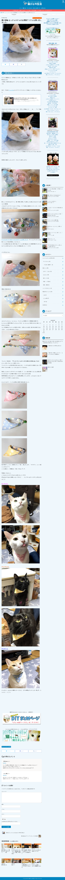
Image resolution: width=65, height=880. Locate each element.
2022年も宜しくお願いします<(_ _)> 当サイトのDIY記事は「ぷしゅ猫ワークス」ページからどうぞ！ (33, 10)
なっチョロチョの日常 (7, 746)
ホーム (21, 8)
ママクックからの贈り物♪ (52, 220)
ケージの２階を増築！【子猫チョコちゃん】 (55, 189)
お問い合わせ (43, 8)
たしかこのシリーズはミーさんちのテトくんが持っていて (15, 239)
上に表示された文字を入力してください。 (10, 821)
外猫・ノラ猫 (46, 281)
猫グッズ (54, 191)
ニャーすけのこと (47, 288)
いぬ (44, 295)
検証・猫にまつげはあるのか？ (54, 195)
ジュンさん (11, 90)
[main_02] (22, 723)
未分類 (45, 305)
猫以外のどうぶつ (47, 291)
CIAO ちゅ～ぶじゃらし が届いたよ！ (54, 227)
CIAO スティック (51, 238)
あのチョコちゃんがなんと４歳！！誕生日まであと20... (55, 214)
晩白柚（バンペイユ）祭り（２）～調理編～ (55, 233)
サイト (3, 814)
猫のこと (45, 268)
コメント (4, 791)
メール (3, 809)
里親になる (24, 8)
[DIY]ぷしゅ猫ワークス (36, 8)
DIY (51, 191)
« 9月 (43, 332)
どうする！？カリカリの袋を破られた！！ (55, 208)
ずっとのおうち (29, 8)
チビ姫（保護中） (48, 264)
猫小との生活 (31, 878)
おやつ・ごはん (53, 240)
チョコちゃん (46, 261)
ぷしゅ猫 (52, 235)
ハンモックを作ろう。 (52, 201)
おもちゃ (46, 274)
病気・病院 (46, 284)
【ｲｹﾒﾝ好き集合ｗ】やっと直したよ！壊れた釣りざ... (54, 246)
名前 (2, 804)
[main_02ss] (52, 33)
